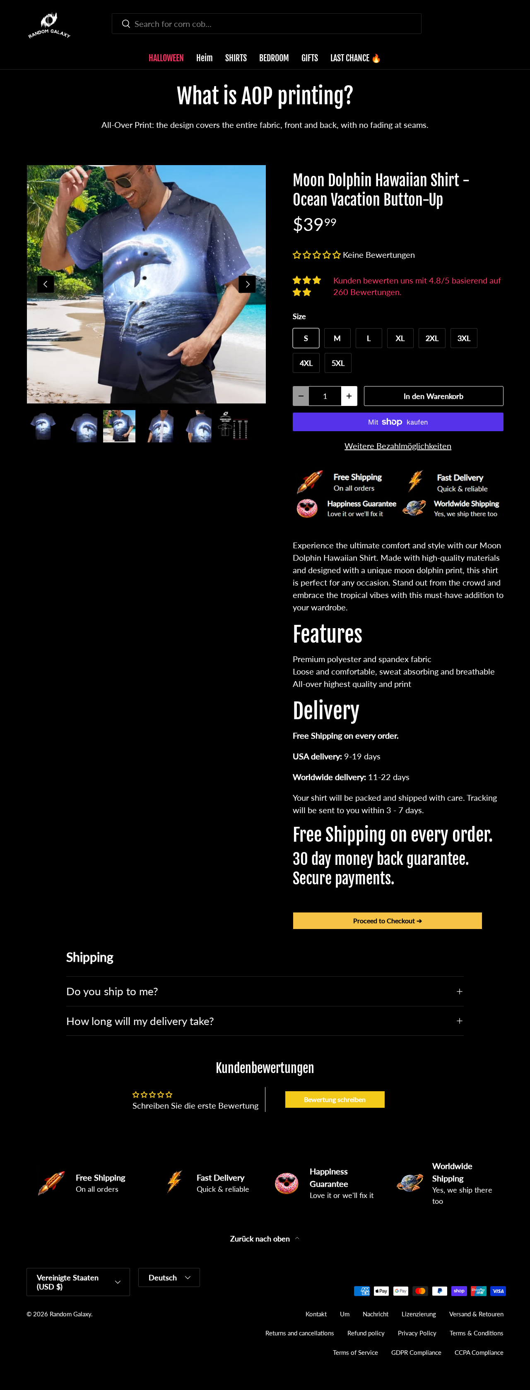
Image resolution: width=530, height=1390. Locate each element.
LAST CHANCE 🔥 (355, 58)
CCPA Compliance (479, 1352)
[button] (498, 25)
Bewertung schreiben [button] (335, 1099)
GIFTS (309, 58)
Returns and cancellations (299, 1333)
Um (344, 1314)
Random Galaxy (70, 1314)
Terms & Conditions (477, 1333)
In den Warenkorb (433, 396)
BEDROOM (274, 58)
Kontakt (316, 1314)
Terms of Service (355, 1352)
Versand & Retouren (476, 1314)
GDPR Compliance (416, 1352)
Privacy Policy (417, 1333)
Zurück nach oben (261, 1238)
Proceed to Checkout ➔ (387, 920)
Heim (204, 58)
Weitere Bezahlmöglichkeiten (397, 446)
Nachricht (375, 1314)
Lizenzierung (419, 1314)
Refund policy (366, 1333)
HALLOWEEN (166, 58)
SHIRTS (236, 58)
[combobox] (267, 24)
